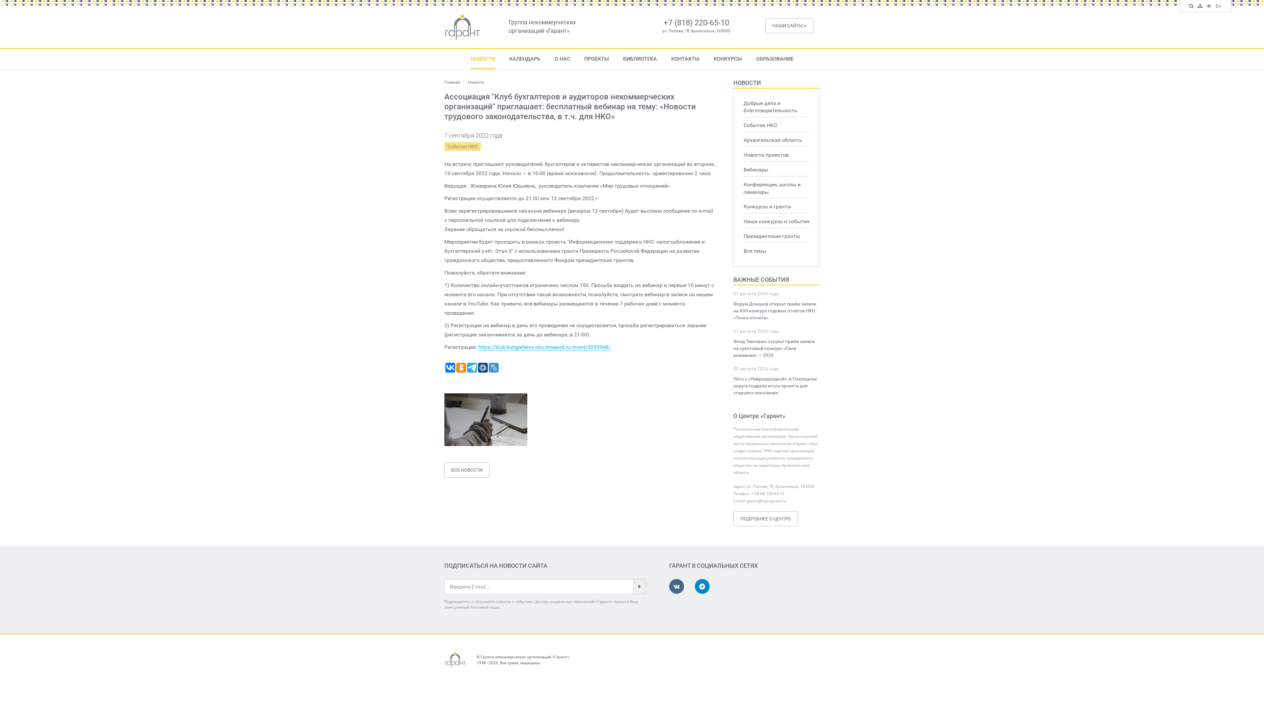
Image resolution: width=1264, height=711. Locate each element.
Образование (775, 59)
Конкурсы (728, 59)
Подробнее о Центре (765, 518)
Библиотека (640, 59)
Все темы (755, 251)
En (1219, 7)
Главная (452, 82)
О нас (562, 59)
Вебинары (756, 170)
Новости (483, 59)
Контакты (685, 59)
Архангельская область (773, 140)
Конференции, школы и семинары (772, 188)
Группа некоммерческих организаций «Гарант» (525, 657)
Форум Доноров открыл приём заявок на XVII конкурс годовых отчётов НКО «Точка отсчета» (775, 310)
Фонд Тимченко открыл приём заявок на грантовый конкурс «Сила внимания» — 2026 (774, 348)
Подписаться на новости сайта (495, 565)
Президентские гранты (772, 236)
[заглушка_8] (485, 419)
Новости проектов (766, 155)
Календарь (524, 59)
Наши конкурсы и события (776, 221)
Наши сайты (788, 25)
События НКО (463, 146)
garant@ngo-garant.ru (766, 501)
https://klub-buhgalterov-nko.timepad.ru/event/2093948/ (544, 347)
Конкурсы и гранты (767, 206)
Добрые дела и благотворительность (770, 107)
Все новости (467, 470)
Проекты (596, 59)
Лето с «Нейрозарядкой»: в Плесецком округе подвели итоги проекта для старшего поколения (775, 385)
